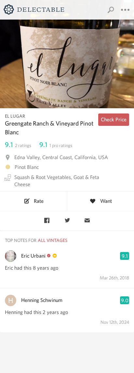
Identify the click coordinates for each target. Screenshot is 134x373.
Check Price (114, 119)
